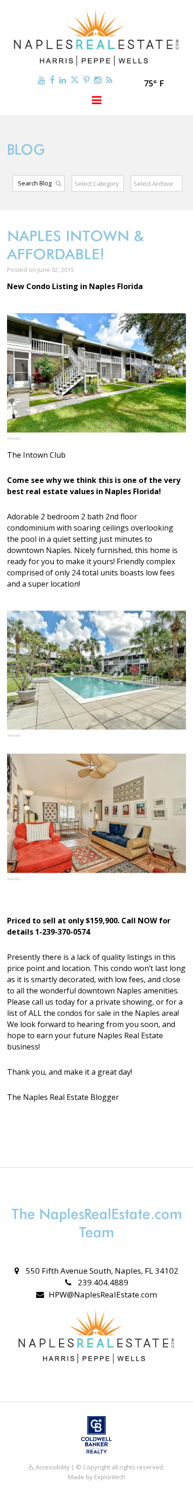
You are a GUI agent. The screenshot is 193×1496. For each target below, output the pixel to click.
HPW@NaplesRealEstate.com (103, 1294)
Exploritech (110, 1477)
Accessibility (52, 1467)
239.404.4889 (102, 1282)
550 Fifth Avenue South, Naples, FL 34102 (101, 1270)
